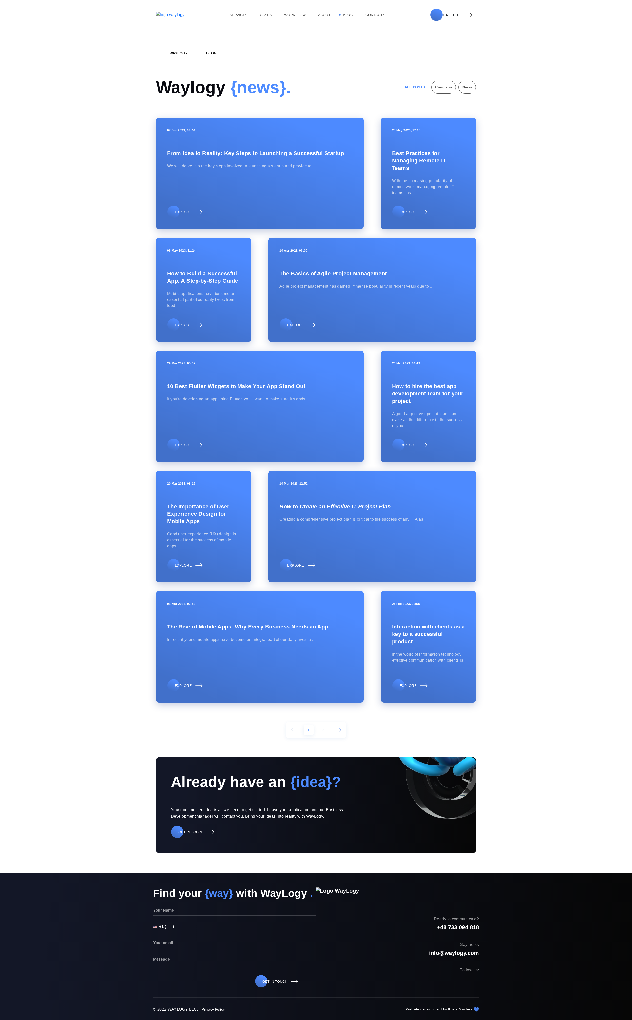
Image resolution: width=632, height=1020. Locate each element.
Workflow (295, 15)
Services (239, 15)
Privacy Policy (213, 1009)
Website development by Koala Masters (439, 1009)
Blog (348, 15)
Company (443, 87)
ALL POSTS (415, 87)
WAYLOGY (179, 53)
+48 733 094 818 (458, 927)
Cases (266, 15)
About (324, 15)
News (467, 87)
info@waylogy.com (454, 953)
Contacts (375, 15)
